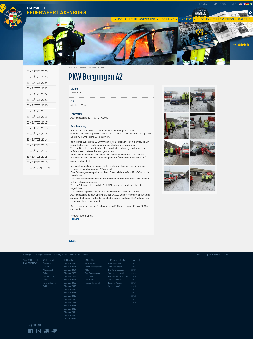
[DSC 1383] (177, 163)
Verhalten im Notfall (116, 273)
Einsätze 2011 (37, 156)
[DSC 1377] (177, 137)
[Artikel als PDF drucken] (216, 69)
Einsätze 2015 (37, 133)
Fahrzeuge (47, 273)
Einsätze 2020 (37, 105)
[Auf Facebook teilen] (219, 69)
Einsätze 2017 (37, 122)
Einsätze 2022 (37, 94)
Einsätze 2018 (37, 116)
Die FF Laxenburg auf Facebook (31, 331)
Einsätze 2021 (37, 99)
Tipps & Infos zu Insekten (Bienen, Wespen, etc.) (115, 283)
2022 (133, 263)
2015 (133, 286)
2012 (133, 296)
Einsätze (186, 19)
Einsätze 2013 (37, 145)
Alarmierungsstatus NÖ (118, 276)
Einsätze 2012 (37, 151)
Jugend (203, 19)
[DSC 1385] (203, 163)
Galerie (244, 19)
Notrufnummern (114, 263)
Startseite (73, 67)
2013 (133, 293)
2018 (133, 276)
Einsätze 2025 (37, 77)
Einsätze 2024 (37, 82)
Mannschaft (48, 270)
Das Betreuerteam (92, 273)
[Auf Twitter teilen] (223, 69)
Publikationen (48, 286)
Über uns (167, 19)
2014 (133, 289)
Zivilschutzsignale (115, 267)
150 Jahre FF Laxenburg (136, 19)
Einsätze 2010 (37, 162)
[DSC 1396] (203, 190)
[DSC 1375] (203, 111)
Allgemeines (90, 263)
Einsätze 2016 (37, 128)
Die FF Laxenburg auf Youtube (46, 331)
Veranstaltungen (49, 283)
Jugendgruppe (91, 276)
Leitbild (46, 267)
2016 (133, 283)
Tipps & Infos (223, 19)
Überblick (47, 263)
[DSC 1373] (177, 111)
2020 (133, 270)
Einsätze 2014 (37, 139)
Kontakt (204, 4)
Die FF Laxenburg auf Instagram (39, 331)
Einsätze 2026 (37, 71)
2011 (133, 299)
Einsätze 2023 (37, 88)
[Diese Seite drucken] (212, 69)
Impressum (219, 4)
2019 (133, 273)
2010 (133, 302)
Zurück (72, 240)
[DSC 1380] (203, 137)
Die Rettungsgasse (116, 270)
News (45, 280)
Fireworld (74, 219)
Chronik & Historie (50, 276)
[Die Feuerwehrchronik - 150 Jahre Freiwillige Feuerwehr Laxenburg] (214, 55)
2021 (133, 267)
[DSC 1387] (177, 190)
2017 (133, 280)
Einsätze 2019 (37, 111)
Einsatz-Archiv (38, 168)
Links (233, 4)
